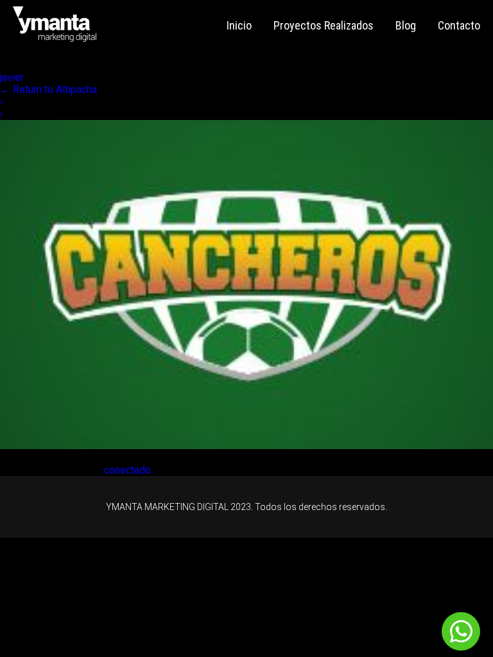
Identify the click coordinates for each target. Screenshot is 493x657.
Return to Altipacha (48, 89)
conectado (127, 470)
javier (12, 77)
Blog (405, 25)
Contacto (459, 25)
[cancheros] (246, 445)
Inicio (239, 25)
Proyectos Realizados (323, 25)
